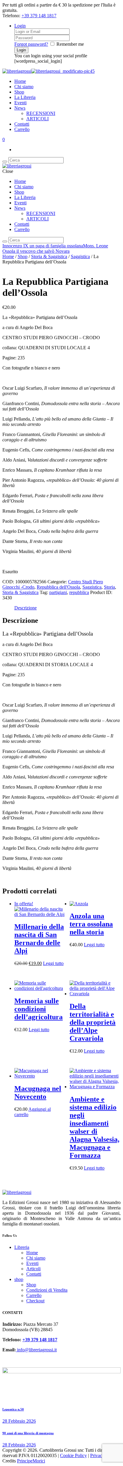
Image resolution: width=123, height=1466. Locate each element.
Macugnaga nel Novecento (37, 1092)
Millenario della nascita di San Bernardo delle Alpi (39, 939)
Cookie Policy (73, 1455)
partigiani (58, 592)
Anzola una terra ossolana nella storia (91, 924)
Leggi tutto (53, 963)
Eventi (20, 102)
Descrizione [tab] (25, 607)
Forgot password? (31, 44)
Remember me (70, 44)
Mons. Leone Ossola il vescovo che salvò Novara (55, 248)
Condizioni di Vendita (46, 1290)
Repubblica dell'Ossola (58, 587)
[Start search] (4, 241)
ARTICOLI (37, 118)
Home (20, 81)
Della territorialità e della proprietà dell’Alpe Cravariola (93, 1022)
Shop (19, 91)
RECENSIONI (40, 113)
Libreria (21, 1247)
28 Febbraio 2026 (19, 1421)
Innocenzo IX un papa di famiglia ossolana (42, 245)
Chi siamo (23, 86)
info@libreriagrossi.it (36, 1349)
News (19, 107)
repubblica (79, 592)
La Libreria (25, 97)
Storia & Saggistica (49, 256)
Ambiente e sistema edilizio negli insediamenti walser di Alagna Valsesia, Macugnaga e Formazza (94, 1127)
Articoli (33, 1268)
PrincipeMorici (31, 1460)
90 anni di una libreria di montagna (28, 1433)
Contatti (21, 124)
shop (18, 1279)
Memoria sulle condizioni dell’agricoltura (38, 1009)
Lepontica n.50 (13, 1409)
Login (20, 25)
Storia (109, 587)
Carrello (22, 129)
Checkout (35, 1300)
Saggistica (80, 256)
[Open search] (4, 161)
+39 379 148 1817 (38, 15)
